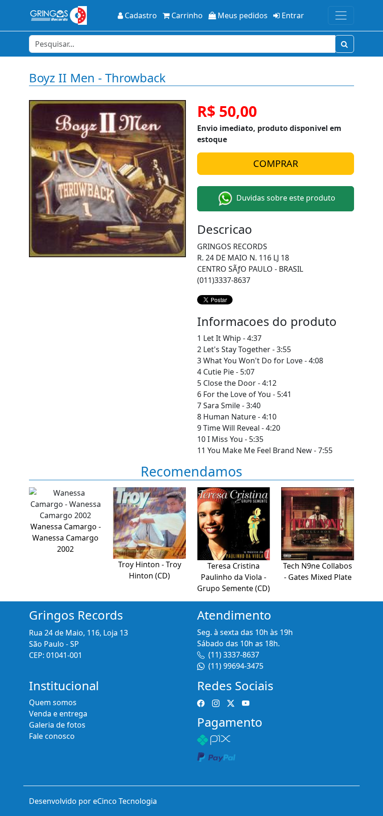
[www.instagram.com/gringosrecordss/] (216, 702)
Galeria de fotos (57, 725)
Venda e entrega (58, 713)
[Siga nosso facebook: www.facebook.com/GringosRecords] (201, 702)
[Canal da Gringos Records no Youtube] (245, 702)
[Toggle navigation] (341, 15)
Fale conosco (52, 736)
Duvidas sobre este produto (284, 198)
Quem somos (53, 702)
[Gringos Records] (58, 15)
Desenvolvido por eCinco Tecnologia (93, 801)
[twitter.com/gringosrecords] (230, 702)
